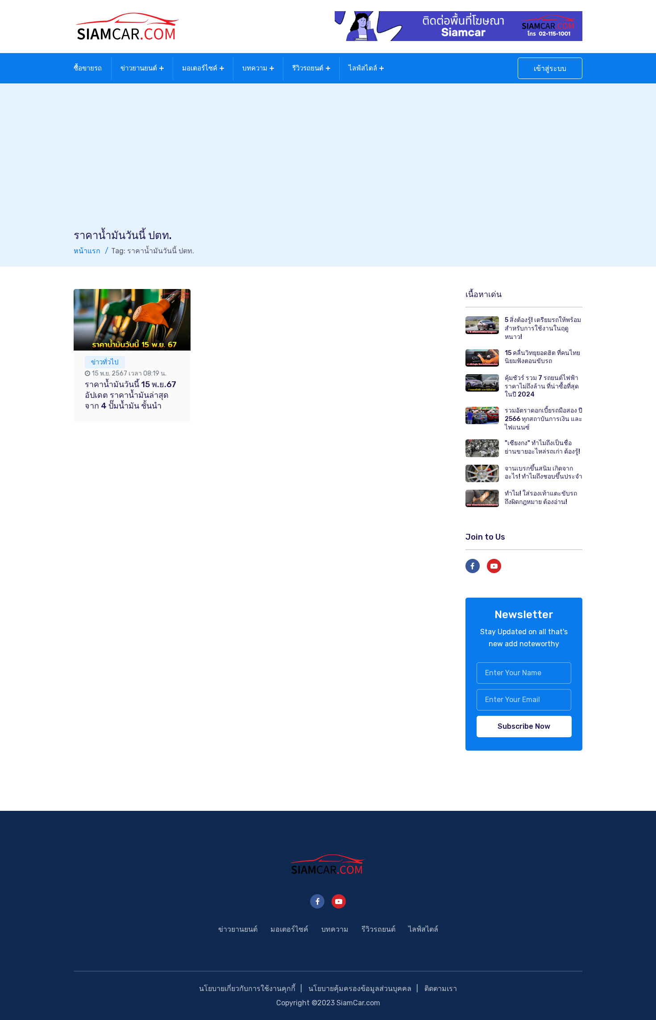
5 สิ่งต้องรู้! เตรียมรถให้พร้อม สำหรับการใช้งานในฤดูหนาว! (543, 328)
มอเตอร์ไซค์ (199, 68)
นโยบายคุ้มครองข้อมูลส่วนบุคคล (359, 988)
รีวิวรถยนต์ (308, 68)
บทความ (254, 68)
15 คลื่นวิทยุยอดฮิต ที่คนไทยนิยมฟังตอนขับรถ (542, 357)
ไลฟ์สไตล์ (363, 68)
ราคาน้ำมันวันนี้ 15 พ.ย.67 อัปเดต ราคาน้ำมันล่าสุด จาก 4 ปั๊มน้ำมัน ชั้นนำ (130, 395)
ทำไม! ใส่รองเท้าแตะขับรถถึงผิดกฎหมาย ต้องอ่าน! (541, 498)
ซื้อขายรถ (88, 68)
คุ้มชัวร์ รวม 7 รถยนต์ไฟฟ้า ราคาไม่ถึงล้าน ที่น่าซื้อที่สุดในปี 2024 (542, 386)
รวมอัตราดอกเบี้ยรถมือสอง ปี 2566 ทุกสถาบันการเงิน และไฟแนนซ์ (543, 419)
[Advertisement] (328, 161)
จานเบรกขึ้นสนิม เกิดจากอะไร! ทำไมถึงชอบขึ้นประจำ (543, 473)
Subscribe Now (524, 726)
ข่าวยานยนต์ (138, 68)
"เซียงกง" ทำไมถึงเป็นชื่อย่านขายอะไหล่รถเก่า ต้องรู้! (542, 447)
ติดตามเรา (440, 988)
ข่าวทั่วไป (105, 362)
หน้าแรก (87, 251)
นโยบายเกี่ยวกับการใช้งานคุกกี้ (247, 988)
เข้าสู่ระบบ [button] (550, 68)
